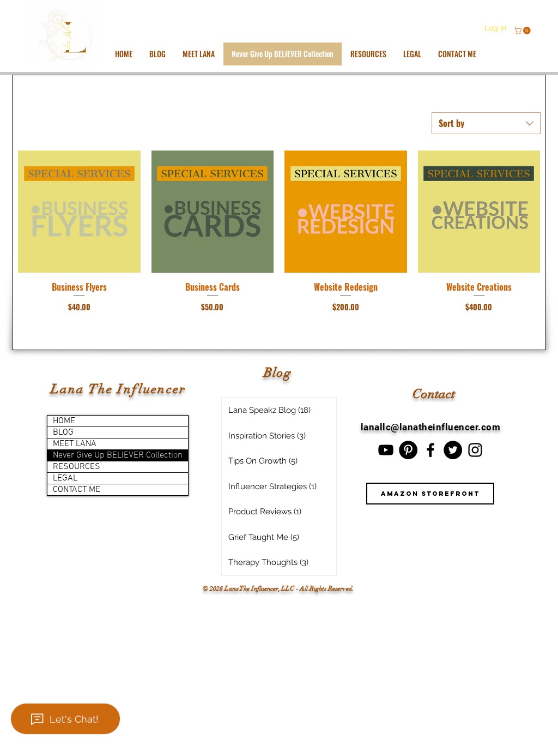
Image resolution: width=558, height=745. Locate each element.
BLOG (63, 432)
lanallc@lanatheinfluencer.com (431, 427)
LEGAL (65, 478)
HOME (64, 421)
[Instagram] (475, 450)
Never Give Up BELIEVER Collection (118, 455)
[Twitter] (453, 450)
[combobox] (486, 123)
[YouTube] (386, 450)
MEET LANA (74, 443)
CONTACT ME (76, 489)
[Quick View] (79, 212)
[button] (523, 30)
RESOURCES (76, 466)
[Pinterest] (408, 450)
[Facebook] (430, 450)
